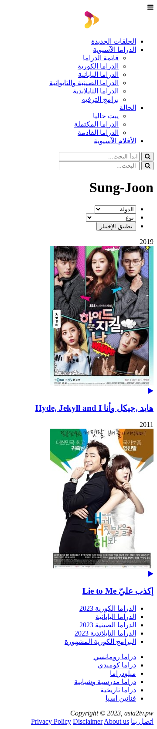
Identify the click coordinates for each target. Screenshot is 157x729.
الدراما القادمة (98, 132)
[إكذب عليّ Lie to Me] (78, 503)
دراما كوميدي (117, 665)
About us (116, 721)
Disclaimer (87, 721)
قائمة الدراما (101, 58)
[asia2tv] (119, 26)
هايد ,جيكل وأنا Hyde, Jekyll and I (94, 408)
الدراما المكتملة (96, 124)
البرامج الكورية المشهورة (100, 641)
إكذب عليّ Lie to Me (118, 590)
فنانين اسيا (121, 698)
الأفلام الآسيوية (115, 140)
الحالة (127, 107)
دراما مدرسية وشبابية (105, 681)
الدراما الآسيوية (114, 49)
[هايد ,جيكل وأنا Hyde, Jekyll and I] (78, 320)
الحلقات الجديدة (113, 41)
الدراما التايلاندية (96, 91)
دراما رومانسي (114, 656)
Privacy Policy (51, 721)
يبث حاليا (106, 116)
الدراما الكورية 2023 (107, 608)
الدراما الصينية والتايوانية (84, 82)
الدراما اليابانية (98, 74)
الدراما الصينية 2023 (107, 625)
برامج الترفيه (100, 99)
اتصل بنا (142, 721)
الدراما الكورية (98, 66)
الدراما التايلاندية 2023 (105, 633)
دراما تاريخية (118, 690)
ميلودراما (123, 673)
